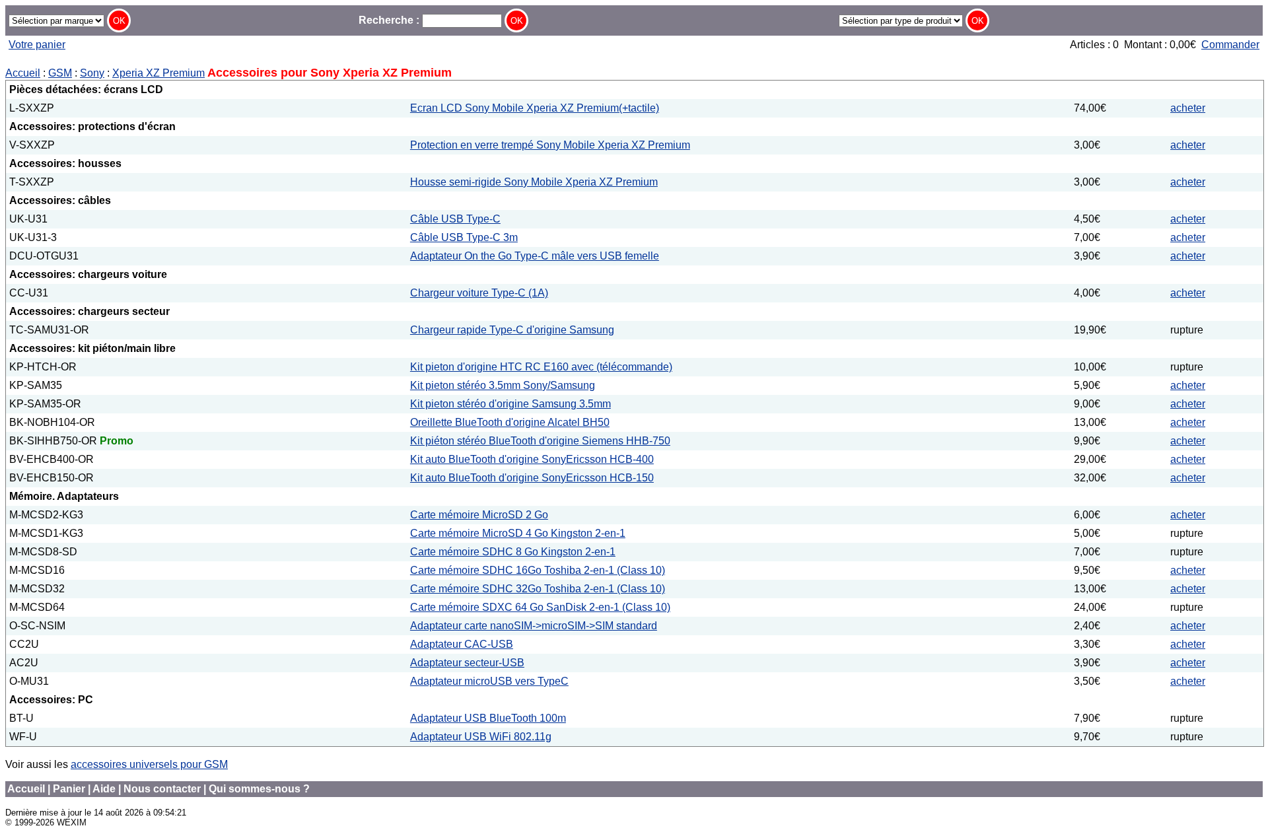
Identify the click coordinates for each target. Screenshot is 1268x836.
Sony (92, 73)
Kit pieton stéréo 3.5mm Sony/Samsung (502, 385)
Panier (69, 788)
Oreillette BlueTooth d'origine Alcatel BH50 (510, 422)
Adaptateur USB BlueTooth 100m (488, 718)
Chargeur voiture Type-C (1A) (479, 292)
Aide (104, 788)
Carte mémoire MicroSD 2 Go (479, 514)
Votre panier (37, 44)
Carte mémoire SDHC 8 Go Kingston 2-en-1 (513, 551)
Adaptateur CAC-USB (461, 644)
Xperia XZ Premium (158, 73)
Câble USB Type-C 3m (464, 237)
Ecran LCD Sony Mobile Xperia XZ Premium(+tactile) (534, 108)
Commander (1230, 44)
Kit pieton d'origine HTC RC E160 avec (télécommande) (541, 366)
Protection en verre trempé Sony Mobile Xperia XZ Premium (550, 145)
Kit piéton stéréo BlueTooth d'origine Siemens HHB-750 (540, 440)
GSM (60, 73)
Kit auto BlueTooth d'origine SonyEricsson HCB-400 (532, 459)
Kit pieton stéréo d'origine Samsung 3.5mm (510, 403)
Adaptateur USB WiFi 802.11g (480, 736)
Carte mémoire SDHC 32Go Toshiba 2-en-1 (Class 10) (537, 588)
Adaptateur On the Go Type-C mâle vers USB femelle (534, 255)
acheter (1187, 108)
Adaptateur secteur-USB (467, 662)
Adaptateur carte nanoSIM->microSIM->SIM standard (533, 625)
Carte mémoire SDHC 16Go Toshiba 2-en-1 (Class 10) (537, 570)
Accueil (22, 73)
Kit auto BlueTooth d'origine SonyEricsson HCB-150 (532, 477)
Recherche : (390, 20)
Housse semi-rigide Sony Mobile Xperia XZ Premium (534, 182)
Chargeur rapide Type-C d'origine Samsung (512, 329)
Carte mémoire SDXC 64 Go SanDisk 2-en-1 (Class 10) (540, 607)
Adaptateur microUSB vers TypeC (489, 681)
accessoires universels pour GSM (149, 764)
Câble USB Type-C (455, 219)
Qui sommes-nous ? (259, 788)
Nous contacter (162, 788)
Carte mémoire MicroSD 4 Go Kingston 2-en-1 (517, 533)
